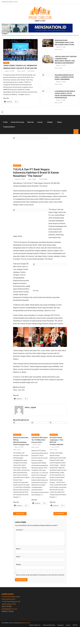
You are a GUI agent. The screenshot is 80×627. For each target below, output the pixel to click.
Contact (68, 625)
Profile (5, 122)
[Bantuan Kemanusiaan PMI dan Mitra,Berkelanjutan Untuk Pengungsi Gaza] (21, 426)
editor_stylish (21, 71)
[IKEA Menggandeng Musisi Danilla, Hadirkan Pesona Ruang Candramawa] (47, 78)
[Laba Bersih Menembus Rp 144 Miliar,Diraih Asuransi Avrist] (40, 426)
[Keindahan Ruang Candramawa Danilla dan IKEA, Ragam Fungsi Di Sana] (47, 43)
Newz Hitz (17, 165)
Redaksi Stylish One (34, 625)
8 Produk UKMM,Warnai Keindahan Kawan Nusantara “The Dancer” (61, 513)
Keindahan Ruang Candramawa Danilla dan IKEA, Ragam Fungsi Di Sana (64, 42)
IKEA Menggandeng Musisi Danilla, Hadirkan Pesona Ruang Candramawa (64, 77)
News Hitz (30, 122)
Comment (19, 530)
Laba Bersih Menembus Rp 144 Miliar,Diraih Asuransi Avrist (39, 440)
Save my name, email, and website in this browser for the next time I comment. (40, 575)
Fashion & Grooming (17, 122)
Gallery (59, 122)
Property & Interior (9, 127)
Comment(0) (30, 71)
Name (18, 549)
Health (6, 62)
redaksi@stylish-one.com (9, 609)
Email (18, 556)
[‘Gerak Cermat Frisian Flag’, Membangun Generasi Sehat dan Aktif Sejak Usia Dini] (20, 50)
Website (18, 564)
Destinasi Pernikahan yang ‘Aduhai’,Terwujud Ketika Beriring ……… (21, 513)
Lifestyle (49, 122)
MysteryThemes (25, 623)
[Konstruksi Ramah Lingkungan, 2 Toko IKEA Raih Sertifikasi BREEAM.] (58, 426)
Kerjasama (61, 625)
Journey (39, 122)
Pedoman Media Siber (49, 625)
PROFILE (75, 625)
